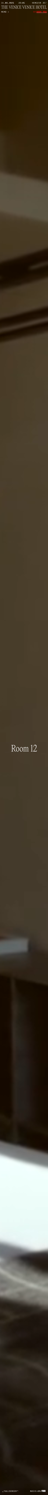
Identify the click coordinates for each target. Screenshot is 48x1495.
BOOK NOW (40, 12)
